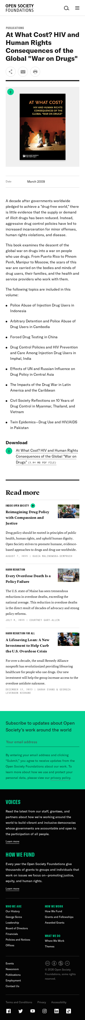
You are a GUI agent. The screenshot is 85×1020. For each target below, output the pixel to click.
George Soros (14, 917)
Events (10, 963)
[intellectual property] (57, 965)
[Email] (23, 72)
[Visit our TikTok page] (68, 1013)
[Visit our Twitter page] (21, 1013)
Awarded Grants (54, 922)
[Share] (11, 72)
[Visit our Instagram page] (45, 1013)
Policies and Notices (18, 939)
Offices (10, 945)
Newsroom (12, 969)
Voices (13, 801)
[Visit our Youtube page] (33, 1013)
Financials (12, 934)
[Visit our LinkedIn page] (57, 1013)
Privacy (41, 1002)
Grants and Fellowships (59, 917)
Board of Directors (17, 928)
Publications (15, 28)
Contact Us (12, 986)
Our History (13, 911)
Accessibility (58, 1002)
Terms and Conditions (19, 1002)
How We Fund (20, 854)
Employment (13, 980)
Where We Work (54, 940)
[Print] (35, 72)
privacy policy (60, 778)
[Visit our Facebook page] (9, 1013)
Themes (49, 946)
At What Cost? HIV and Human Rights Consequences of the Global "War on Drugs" (47, 456)
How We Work (54, 906)
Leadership (12, 922)
